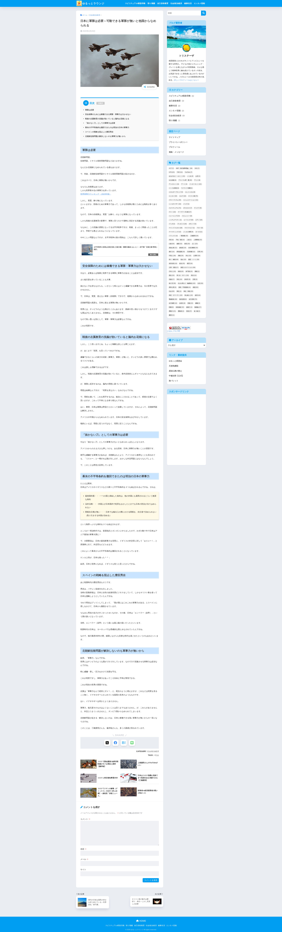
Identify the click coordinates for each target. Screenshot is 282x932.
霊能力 (172, 311)
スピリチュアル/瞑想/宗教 (135, 3)
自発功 (182, 303)
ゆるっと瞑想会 (175, 361)
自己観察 (173, 303)
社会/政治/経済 (176, 3)
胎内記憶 (183, 299)
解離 (197, 303)
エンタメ (173, 196)
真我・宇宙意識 (185, 287)
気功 (193, 275)
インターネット (195, 184)
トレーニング (174, 216)
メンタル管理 (188, 232)
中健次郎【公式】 (176, 376)
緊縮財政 (173, 299)
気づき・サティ (183, 275)
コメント (85, 819)
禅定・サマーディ (175, 295)
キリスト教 (193, 196)
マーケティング (175, 232)
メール (84, 859)
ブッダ (172, 224)
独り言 (172, 283)
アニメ (197, 180)
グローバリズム (175, 200)
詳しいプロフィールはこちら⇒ (186, 80)
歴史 (171, 275)
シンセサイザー (175, 204)
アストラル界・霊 (185, 180)
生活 (200, 283)
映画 (180, 271)
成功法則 (173, 263)
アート (184, 184)
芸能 (190, 303)
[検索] (203, 13)
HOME (142, 921)
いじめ (190, 176)
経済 (197, 295)
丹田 (171, 240)
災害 (195, 279)
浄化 (179, 279)
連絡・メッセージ (176, 152)
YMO (180, 172)
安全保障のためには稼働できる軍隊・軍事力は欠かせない (108, 114)
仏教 (171, 243)
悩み (183, 259)
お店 (198, 176)
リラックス (173, 236)
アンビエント (174, 184)
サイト (83, 870)
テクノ (172, 212)
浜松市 (187, 279)
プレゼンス (182, 224)
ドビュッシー (187, 216)
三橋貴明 (194, 236)
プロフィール (174, 147)
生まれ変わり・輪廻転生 (186, 283)
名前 (83, 849)
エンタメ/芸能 (199, 3)
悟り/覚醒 (151, 3)
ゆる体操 (172, 180)
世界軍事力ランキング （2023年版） (95, 194)
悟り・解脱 (173, 259)
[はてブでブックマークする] (124, 743)
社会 (157, 755)
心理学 (196, 255)
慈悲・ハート (193, 259)
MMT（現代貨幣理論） (184, 168)
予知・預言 (180, 240)
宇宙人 (172, 255)
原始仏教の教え (175, 371)
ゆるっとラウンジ (93, 3)
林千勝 (189, 271)
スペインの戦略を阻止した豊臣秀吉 (99, 132)
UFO (171, 172)
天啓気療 (191, 251)
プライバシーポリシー (178, 142)
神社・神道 (188, 291)
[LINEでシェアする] (132, 743)
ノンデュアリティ (175, 220)
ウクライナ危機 (186, 188)
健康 (179, 243)
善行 (171, 251)
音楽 (189, 311)
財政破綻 (180, 307)
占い (195, 243)
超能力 (189, 307)
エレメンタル (190, 192)
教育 (189, 263)
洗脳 (171, 279)
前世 (187, 243)
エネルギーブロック (176, 192)
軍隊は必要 (89, 110)
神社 (179, 291)
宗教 (180, 255)
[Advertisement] (186, 412)
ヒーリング (188, 220)
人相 (189, 240)
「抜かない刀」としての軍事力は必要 (100, 123)
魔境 (171, 315)
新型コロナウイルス (188, 267)
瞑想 (195, 287)
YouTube (188, 172)
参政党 (182, 247)
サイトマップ (174, 137)
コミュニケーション (190, 200)
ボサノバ (192, 224)
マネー (200, 228)
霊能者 (181, 311)
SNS (197, 168)
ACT (171, 168)
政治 (182, 263)
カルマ (182, 196)
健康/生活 (188, 3)
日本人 (172, 271)
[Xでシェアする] (107, 743)
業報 (197, 271)
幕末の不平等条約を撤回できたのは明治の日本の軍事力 (107, 127)
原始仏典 (173, 247)
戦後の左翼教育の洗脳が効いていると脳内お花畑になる (107, 119)
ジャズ (186, 204)
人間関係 (198, 240)
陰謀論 (198, 307)
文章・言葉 (173, 267)
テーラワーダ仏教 (184, 212)
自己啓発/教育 (162, 3)
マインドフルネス (175, 228)
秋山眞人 (189, 295)
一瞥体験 (184, 236)
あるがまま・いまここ (177, 176)
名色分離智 (193, 247)
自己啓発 (193, 299)
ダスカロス (187, 208)
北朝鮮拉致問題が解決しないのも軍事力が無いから (105, 136)
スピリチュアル (175, 208)
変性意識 (181, 251)
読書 (171, 307)
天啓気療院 (173, 366)
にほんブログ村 (173, 331)
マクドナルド (190, 228)
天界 (200, 251)
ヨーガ (199, 232)
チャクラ (197, 208)
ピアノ (199, 220)
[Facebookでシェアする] (115, 743)
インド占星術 (174, 188)
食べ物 (197, 311)
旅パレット (173, 381)
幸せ (188, 255)
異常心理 (172, 287)
